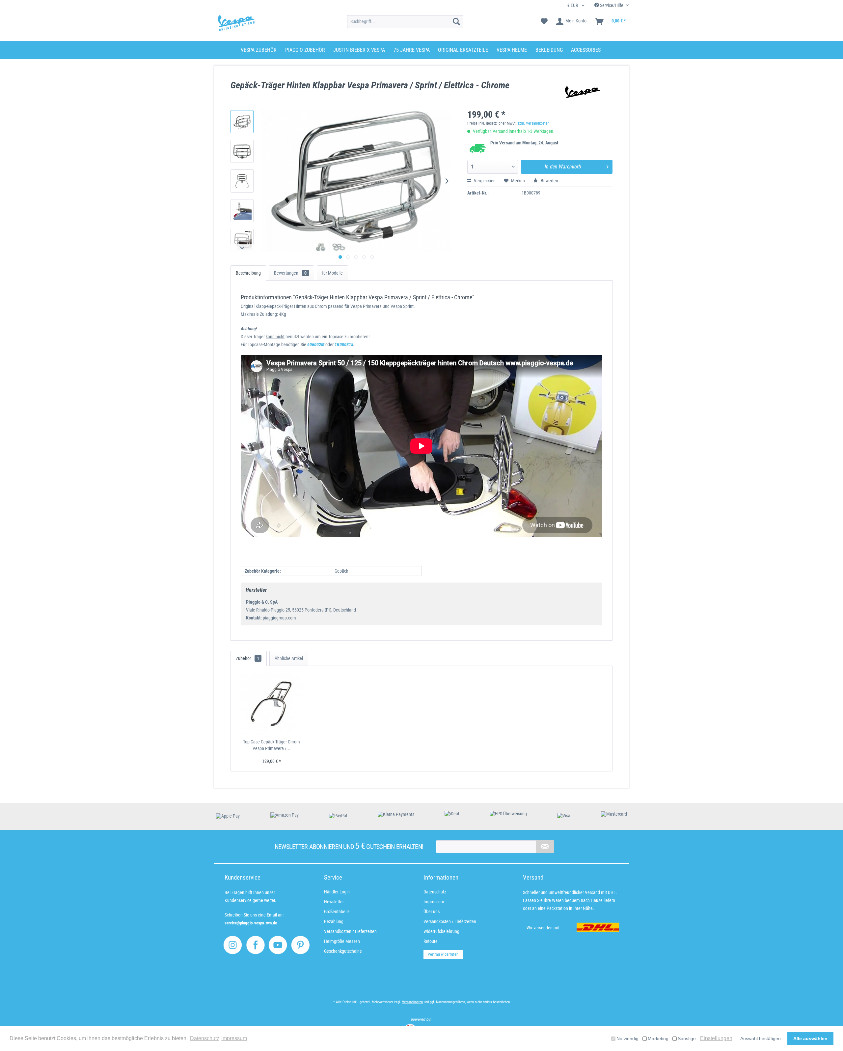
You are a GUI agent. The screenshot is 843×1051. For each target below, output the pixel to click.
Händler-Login (337, 891)
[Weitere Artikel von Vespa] (580, 92)
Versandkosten (412, 1002)
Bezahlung (333, 921)
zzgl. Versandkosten (534, 123)
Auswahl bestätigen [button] (760, 1038)
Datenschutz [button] (204, 1038)
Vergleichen (484, 180)
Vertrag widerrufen (443, 954)
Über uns (431, 911)
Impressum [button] (234, 1038)
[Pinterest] (300, 945)
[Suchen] (456, 21)
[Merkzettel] (544, 21)
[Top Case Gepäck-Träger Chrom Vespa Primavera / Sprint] (271, 704)
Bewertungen (290, 273)
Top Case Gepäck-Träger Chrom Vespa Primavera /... (271, 745)
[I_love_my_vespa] (232, 945)
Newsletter (334, 901)
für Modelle (332, 273)
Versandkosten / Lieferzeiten (350, 931)
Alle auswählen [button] (810, 1038)
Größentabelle (337, 911)
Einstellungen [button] (716, 1038)
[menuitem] (405, 21)
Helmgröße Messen (342, 941)
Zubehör (247, 658)
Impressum (433, 901)
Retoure (430, 941)
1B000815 (344, 344)
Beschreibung (248, 273)
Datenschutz (434, 891)
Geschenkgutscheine (343, 951)
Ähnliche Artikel (289, 658)
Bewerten (549, 180)
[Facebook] (255, 945)
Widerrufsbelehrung (441, 931)
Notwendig (627, 1038)
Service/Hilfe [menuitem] (611, 5)
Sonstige (687, 1038)
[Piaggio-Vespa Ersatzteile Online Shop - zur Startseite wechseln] (236, 23)
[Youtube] (277, 945)
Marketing (658, 1038)
